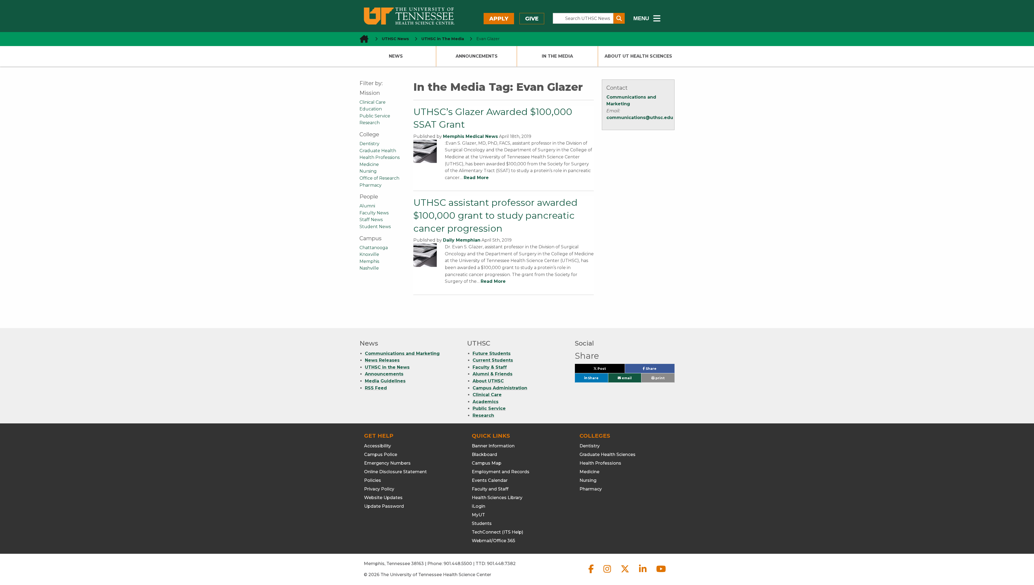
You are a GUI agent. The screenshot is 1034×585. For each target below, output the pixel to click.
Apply (498, 18)
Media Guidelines (385, 381)
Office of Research (379, 178)
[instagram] (607, 573)
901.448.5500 (457, 563)
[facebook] (591, 573)
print (660, 378)
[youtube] (661, 573)
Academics (485, 401)
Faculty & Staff (490, 367)
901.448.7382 (501, 563)
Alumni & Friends (492, 374)
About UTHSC (488, 381)
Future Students (492, 353)
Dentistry (369, 143)
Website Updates (383, 497)
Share (659, 369)
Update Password (384, 506)
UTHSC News (395, 38)
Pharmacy (370, 185)
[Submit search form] (619, 18)
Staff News (371, 219)
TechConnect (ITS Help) (497, 532)
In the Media (557, 56)
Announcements (477, 56)
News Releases (382, 360)
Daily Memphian (461, 240)
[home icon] (362, 39)
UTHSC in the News (387, 367)
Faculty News (374, 212)
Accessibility (377, 445)
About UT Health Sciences (638, 56)
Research (369, 122)
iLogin (478, 506)
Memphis (369, 261)
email (626, 378)
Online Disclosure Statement (395, 471)
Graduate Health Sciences (607, 454)
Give (532, 18)
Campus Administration (500, 388)
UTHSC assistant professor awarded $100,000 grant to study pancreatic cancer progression (495, 215)
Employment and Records (500, 471)
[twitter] (625, 573)
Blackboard (484, 454)
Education (370, 109)
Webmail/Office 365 (493, 540)
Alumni (367, 205)
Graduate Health (377, 150)
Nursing (368, 171)
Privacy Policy (379, 489)
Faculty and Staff (490, 489)
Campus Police (380, 454)
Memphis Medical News (470, 136)
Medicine (369, 164)
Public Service (374, 116)
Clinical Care (372, 102)
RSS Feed (376, 388)
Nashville (369, 268)
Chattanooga (373, 247)
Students (482, 523)
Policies (372, 480)
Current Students (493, 360)
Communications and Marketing (402, 353)
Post (608, 369)
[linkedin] (643, 573)
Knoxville (369, 254)
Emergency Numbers (387, 463)
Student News (375, 226)
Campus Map (486, 463)
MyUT (478, 514)
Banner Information (493, 445)
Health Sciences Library (497, 497)
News (396, 56)
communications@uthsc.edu (639, 117)
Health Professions (379, 157)
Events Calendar (490, 480)
